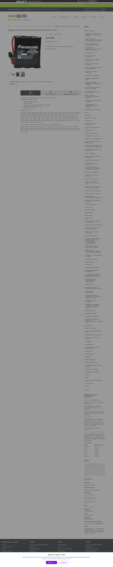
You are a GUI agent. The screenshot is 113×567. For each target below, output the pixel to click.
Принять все (51, 562)
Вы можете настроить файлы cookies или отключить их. (56, 558)
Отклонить (64, 562)
